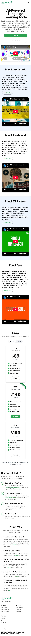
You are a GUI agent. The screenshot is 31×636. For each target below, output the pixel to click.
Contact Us (18, 611)
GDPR (2, 601)
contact (14, 544)
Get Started (15, 378)
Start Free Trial (15, 40)
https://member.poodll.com (13, 487)
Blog (2, 620)
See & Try (15, 35)
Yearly (19, 341)
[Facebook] (2, 628)
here (8, 590)
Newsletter (3, 622)
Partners (3, 618)
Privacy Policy (8, 601)
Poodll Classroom (5, 611)
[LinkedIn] (4, 628)
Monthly (12, 341)
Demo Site (18, 609)
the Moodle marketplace (11, 497)
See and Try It (7, 92)
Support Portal (19, 607)
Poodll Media (4, 607)
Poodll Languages (5, 609)
